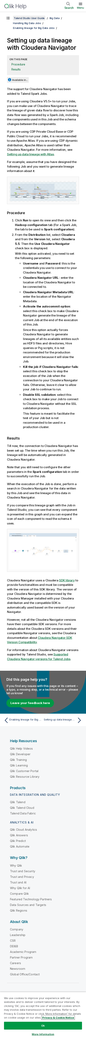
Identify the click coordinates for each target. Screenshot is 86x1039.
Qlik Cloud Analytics (23, 829)
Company (16, 929)
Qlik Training (18, 759)
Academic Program (23, 952)
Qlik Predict (18, 841)
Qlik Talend (17, 802)
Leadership (18, 935)
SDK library (67, 580)
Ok (43, 1025)
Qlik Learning (19, 765)
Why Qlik (16, 865)
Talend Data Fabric (23, 813)
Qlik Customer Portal (24, 771)
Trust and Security (22, 871)
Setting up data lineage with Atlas (30, 154)
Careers (15, 963)
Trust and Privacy (22, 876)
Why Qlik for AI (20, 888)
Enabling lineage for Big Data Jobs (34, 28)
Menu (80, 7)
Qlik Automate (19, 846)
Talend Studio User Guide (29, 18)
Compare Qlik (19, 893)
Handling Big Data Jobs (27, 23)
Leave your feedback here (30, 703)
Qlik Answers (19, 835)
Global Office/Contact (25, 974)
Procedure (18, 64)
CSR (13, 940)
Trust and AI (18, 882)
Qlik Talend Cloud (22, 807)
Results (15, 69)
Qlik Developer (20, 754)
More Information (43, 1034)
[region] (43, 1015)
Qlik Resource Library (24, 776)
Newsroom (17, 968)
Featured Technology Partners (31, 899)
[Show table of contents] (8, 18)
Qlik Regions (18, 910)
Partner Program (21, 957)
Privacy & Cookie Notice (58, 1017)
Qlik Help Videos (21, 748)
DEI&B (14, 946)
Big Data (55, 18)
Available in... (20, 79)
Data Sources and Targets (28, 905)
